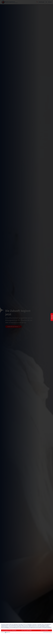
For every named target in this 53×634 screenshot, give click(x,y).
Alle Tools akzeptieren (26, 630)
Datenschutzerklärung (49, 632)
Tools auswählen (44, 630)
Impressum (44, 632)
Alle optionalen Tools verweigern (9, 630)
